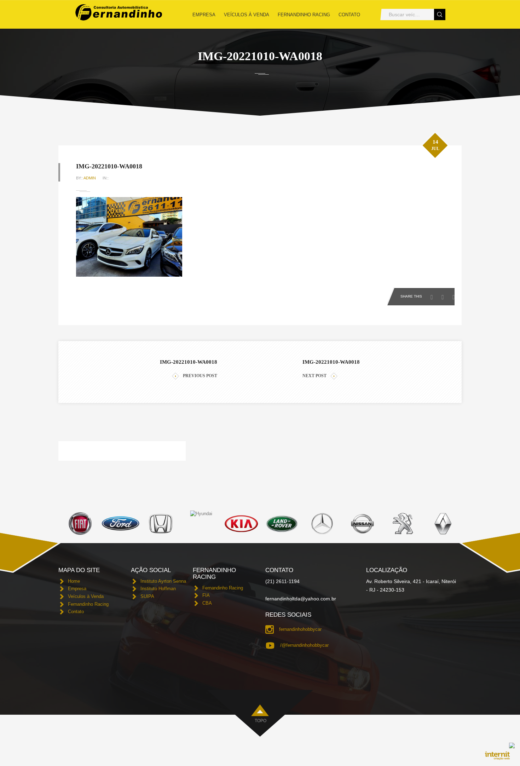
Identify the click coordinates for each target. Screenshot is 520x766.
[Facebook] (434, 295)
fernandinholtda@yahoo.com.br (300, 598)
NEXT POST (314, 375)
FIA (206, 595)
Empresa (203, 14)
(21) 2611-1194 (282, 581)
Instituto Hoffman (158, 588)
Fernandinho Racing (304, 14)
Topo (260, 720)
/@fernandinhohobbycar (304, 645)
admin (89, 178)
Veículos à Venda (246, 14)
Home (74, 581)
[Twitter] (444, 295)
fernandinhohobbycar (300, 629)
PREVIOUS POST (200, 375)
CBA (207, 603)
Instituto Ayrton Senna (163, 581)
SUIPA (147, 596)
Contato (349, 14)
